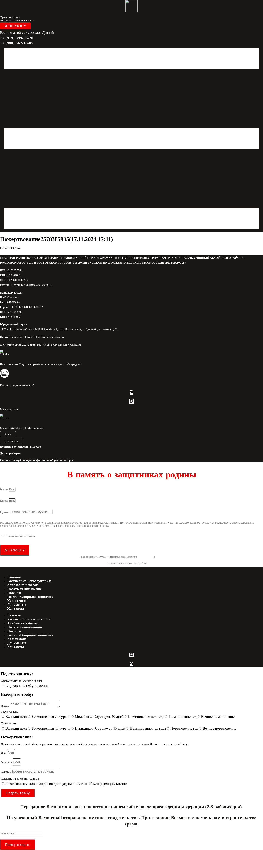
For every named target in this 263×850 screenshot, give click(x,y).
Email (4, 500)
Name (4, 489)
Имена (5, 706)
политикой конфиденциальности (169, 557)
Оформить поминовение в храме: (21, 680)
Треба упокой (9, 723)
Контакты (15, 608)
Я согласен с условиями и (66, 783)
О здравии (13, 686)
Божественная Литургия (51, 716)
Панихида (83, 728)
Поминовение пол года (146, 716)
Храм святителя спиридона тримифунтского (17, 19)
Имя (4, 753)
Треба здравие (9, 711)
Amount (5, 833)
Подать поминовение (24, 589)
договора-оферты (145, 557)
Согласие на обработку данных (20, 778)
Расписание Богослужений (29, 581)
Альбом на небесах (22, 585)
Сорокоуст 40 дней (108, 716)
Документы (16, 604)
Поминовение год (183, 716)
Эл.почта (7, 762)
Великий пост (16, 716)
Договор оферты (10, 453)
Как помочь (17, 600)
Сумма (5, 512)
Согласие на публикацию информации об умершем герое (36, 460)
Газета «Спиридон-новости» (30, 597)
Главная (14, 577)
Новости (14, 593)
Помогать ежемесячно (19, 536)
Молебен (82, 716)
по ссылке (151, 563)
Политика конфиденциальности (20, 446)
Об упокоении (37, 686)
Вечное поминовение (218, 716)
